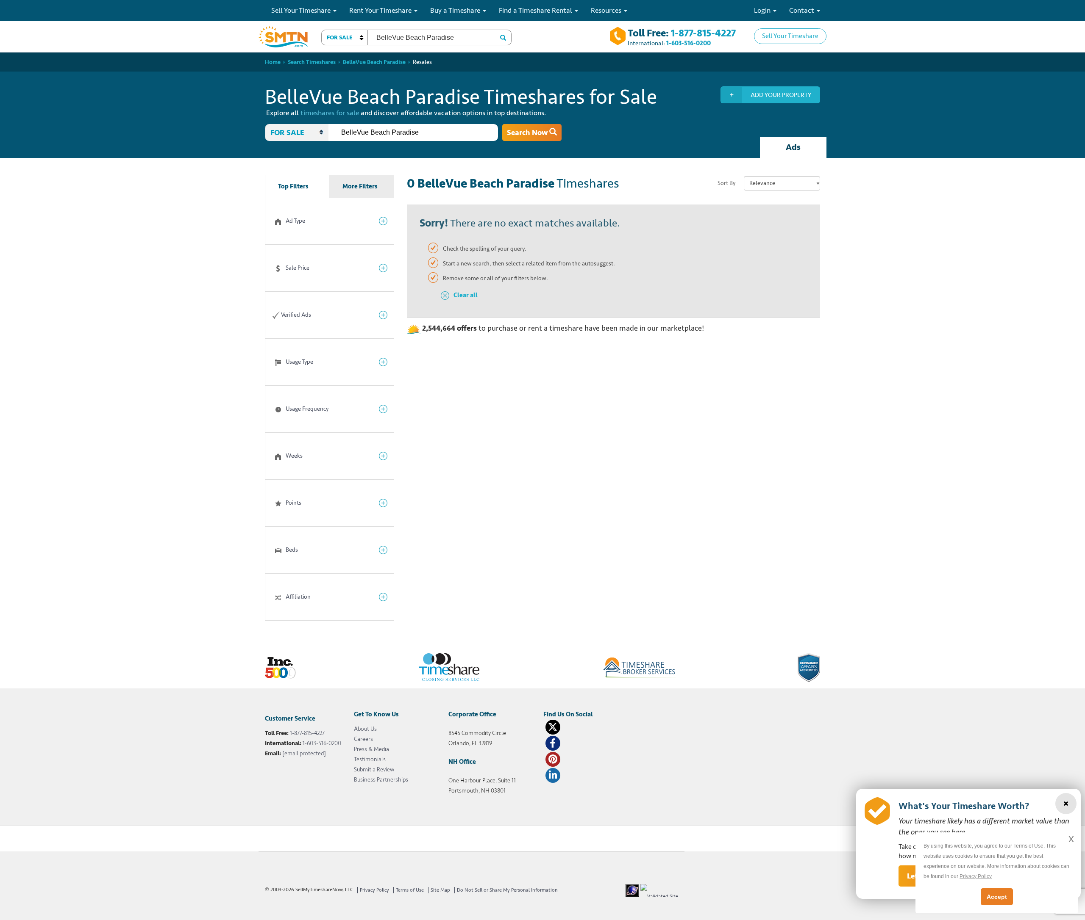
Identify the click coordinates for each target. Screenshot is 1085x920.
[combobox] (413, 132)
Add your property (781, 95)
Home (273, 62)
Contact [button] (802, 10)
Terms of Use (410, 890)
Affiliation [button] (298, 596)
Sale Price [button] (297, 267)
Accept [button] (997, 896)
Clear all (465, 295)
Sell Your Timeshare (790, 36)
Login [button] (763, 10)
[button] (344, 37)
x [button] (1071, 838)
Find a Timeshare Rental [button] (536, 10)
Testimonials (370, 759)
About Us (365, 728)
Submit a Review (374, 769)
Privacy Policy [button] (976, 876)
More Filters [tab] (360, 186)
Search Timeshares (312, 62)
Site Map (440, 890)
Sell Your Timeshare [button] (301, 10)
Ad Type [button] (295, 220)
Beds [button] (292, 549)
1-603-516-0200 (688, 43)
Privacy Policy (374, 890)
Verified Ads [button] (296, 314)
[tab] (329, 221)
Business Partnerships (381, 779)
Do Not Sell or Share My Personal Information (507, 890)
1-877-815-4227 (703, 33)
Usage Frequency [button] (307, 408)
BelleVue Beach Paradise (374, 62)
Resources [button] (607, 10)
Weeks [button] (294, 455)
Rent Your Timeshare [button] (381, 10)
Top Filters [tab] (293, 186)
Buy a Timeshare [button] (456, 10)
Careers (363, 739)
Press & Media (371, 749)
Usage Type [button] (299, 361)
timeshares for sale (329, 112)
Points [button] (293, 502)
